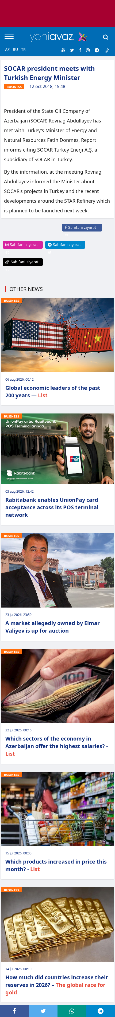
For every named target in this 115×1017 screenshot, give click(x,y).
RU (15, 49)
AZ (7, 49)
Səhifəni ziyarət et (80, 231)
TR (23, 49)
